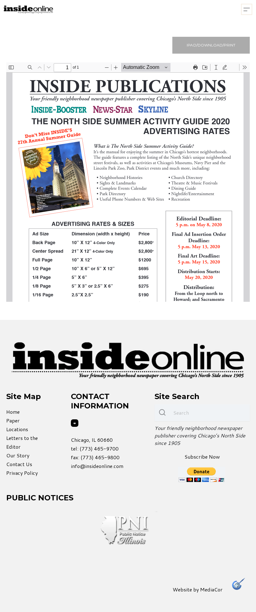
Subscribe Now (202, 456)
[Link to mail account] (74, 423)
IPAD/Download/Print (211, 45)
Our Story (17, 455)
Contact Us (19, 464)
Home (13, 411)
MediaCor (211, 589)
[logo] (28, 9)
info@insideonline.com (97, 466)
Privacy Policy (22, 472)
